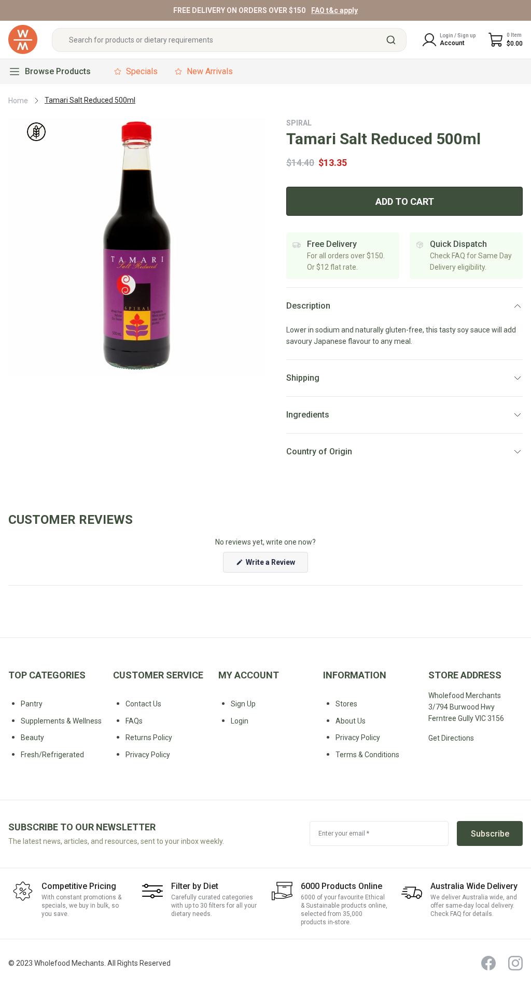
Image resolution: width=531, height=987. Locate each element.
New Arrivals (210, 71)
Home (18, 100)
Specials (142, 71)
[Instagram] (515, 963)
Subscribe (490, 834)
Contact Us (143, 704)
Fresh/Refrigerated (52, 754)
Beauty (32, 737)
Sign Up (243, 704)
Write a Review (276, 565)
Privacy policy (147, 754)
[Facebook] (488, 963)
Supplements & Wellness (61, 721)
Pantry (32, 704)
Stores (346, 704)
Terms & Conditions (367, 754)
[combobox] (229, 40)
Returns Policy (148, 737)
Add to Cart (404, 201)
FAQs (134, 721)
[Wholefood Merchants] (22, 39)
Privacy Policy (358, 737)
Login (239, 721)
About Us (351, 721)
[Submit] (395, 40)
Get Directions (451, 738)
